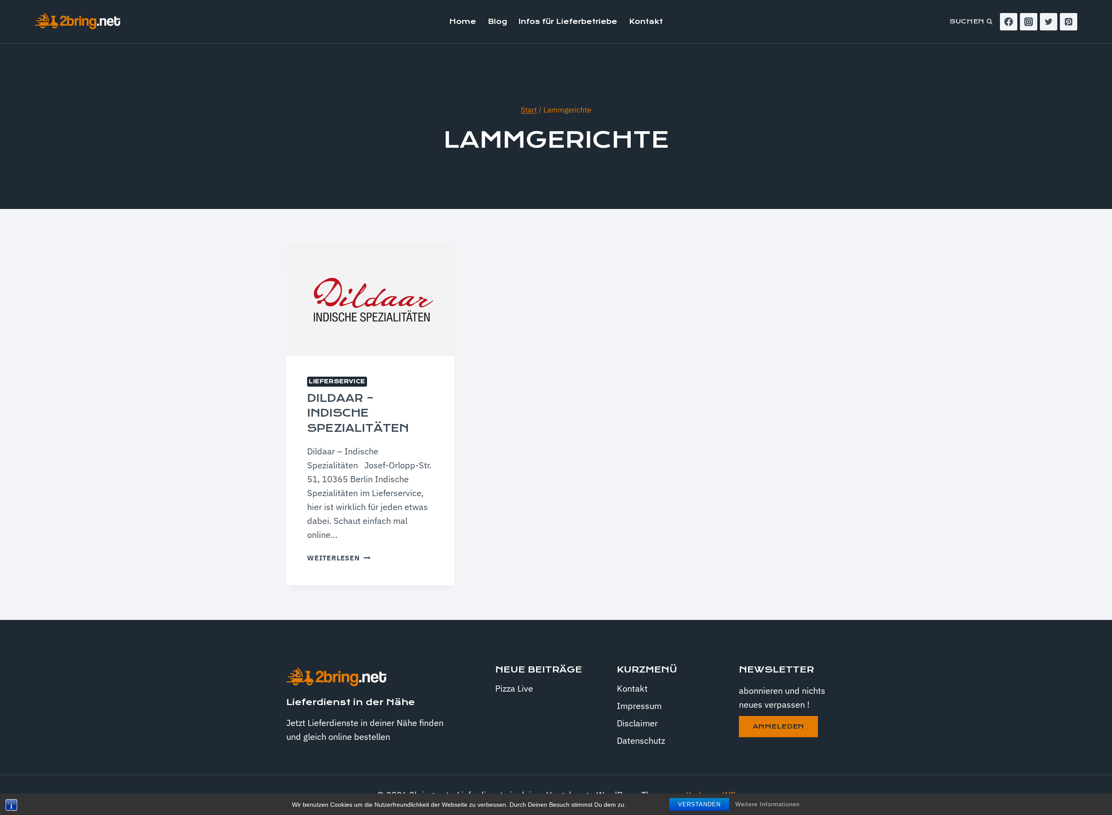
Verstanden (699, 804)
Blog (497, 21)
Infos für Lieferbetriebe (568, 21)
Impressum (639, 706)
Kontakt (646, 21)
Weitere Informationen (767, 804)
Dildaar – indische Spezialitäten (358, 413)
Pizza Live (514, 688)
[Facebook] (1008, 21)
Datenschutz (641, 740)
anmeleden (778, 726)
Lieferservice (337, 381)
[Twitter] (1048, 21)
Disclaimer (637, 723)
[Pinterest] (1068, 21)
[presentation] (370, 300)
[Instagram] (1028, 21)
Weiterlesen (339, 557)
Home (462, 21)
